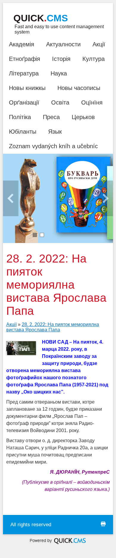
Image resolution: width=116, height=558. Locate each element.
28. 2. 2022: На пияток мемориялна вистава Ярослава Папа (52, 327)
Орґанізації (24, 102)
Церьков (83, 117)
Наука (59, 73)
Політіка (20, 117)
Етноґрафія (24, 59)
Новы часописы (78, 88)
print (103, 523)
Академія (21, 44)
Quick (40, 18)
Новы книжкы (27, 88)
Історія (61, 59)
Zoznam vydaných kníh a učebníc (53, 146)
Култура (93, 59)
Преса (51, 117)
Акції (99, 44)
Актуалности (63, 44)
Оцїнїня (92, 102)
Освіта (60, 102)
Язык (55, 131)
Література (24, 73)
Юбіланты (22, 131)
